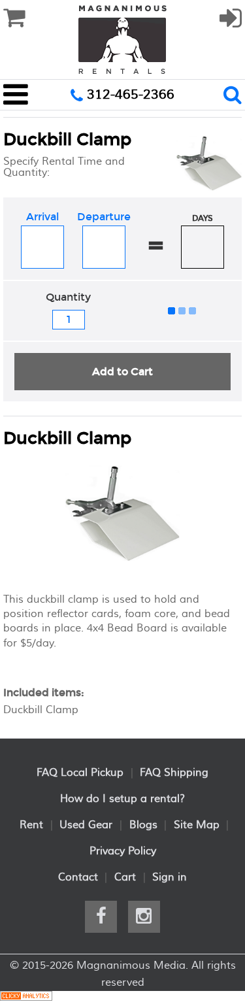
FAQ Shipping (174, 772)
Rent (31, 824)
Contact (78, 877)
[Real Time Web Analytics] (26, 998)
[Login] (231, 24)
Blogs (143, 824)
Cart (125, 877)
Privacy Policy (123, 851)
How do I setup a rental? (122, 798)
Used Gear (85, 824)
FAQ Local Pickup (80, 772)
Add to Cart (122, 371)
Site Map (197, 824)
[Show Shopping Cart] (14, 18)
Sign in (169, 877)
